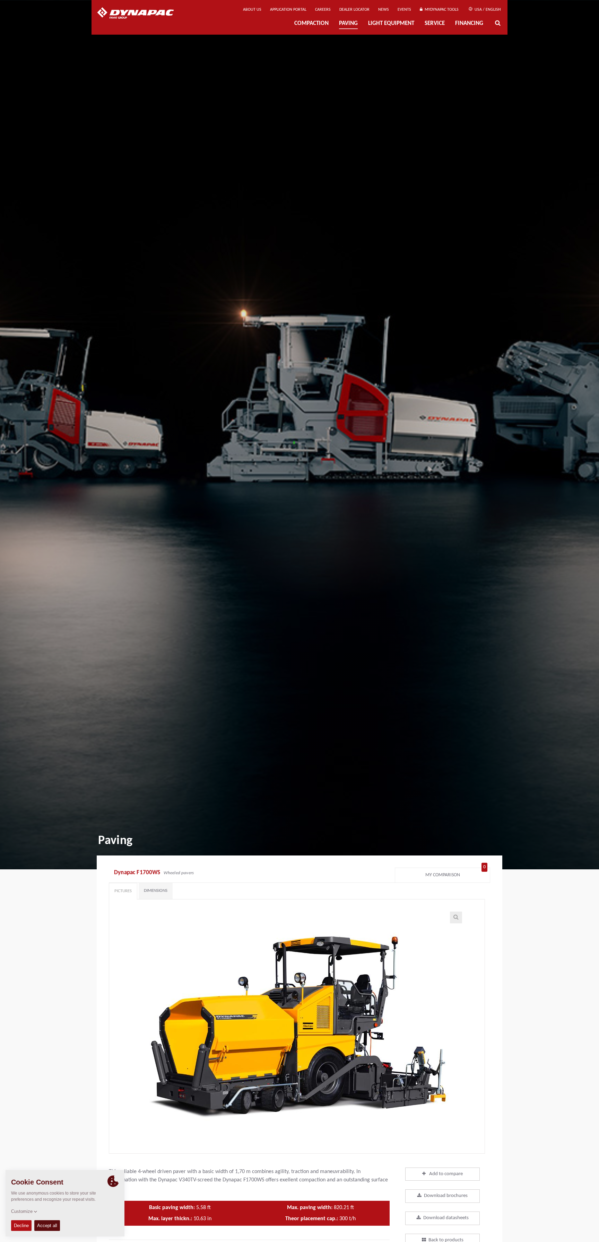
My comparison (455, 873)
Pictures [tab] (123, 891)
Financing (469, 24)
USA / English (487, 10)
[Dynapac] (140, 14)
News (383, 10)
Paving (348, 24)
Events (404, 10)
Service (435, 24)
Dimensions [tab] (155, 890)
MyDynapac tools (441, 10)
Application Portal (288, 10)
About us (252, 10)
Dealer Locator (354, 10)
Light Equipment (391, 24)
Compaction (311, 24)
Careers (323, 10)
